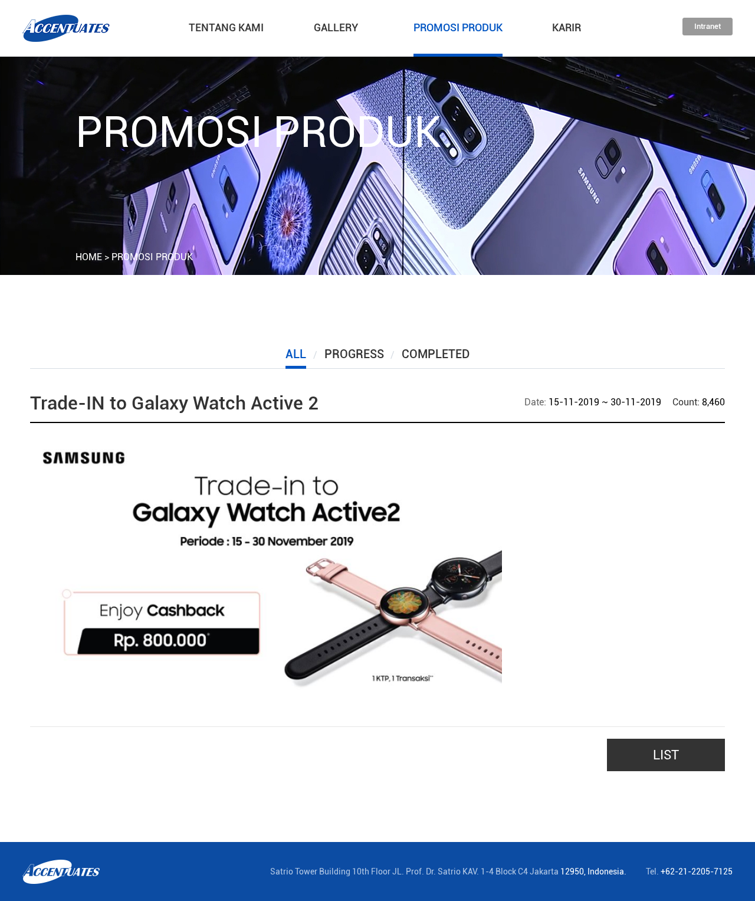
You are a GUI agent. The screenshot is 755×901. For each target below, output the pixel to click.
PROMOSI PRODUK (458, 27)
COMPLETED (436, 354)
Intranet (707, 26)
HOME (89, 257)
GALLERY (336, 27)
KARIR (566, 27)
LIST (666, 755)
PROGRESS (354, 354)
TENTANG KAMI (226, 27)
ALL (295, 354)
